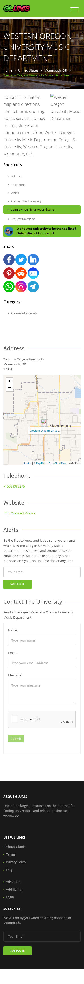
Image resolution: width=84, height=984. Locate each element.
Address (16, 176)
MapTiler (40, 463)
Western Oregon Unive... (45, 430)
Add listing (14, 889)
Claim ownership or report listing (32, 209)
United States (28, 70)
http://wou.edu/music (19, 513)
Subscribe (17, 584)
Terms (10, 854)
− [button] (9, 388)
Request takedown (23, 219)
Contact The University (26, 201)
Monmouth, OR (55, 70)
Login (10, 897)
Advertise (13, 881)
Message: (15, 675)
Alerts (15, 193)
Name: (13, 630)
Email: (12, 653)
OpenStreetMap (57, 463)
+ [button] (9, 381)
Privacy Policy (16, 862)
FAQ (9, 870)
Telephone (18, 185)
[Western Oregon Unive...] (43, 421)
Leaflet (28, 463)
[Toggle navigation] (74, 9)
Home (7, 70)
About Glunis (16, 847)
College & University (24, 313)
